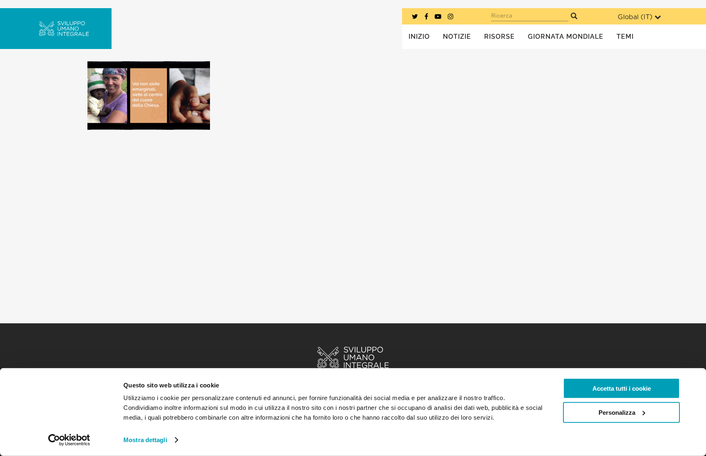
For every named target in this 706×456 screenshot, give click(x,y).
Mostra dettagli (145, 439)
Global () (635, 17)
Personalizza (617, 412)
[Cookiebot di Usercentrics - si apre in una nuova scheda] (69, 440)
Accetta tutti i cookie (621, 388)
